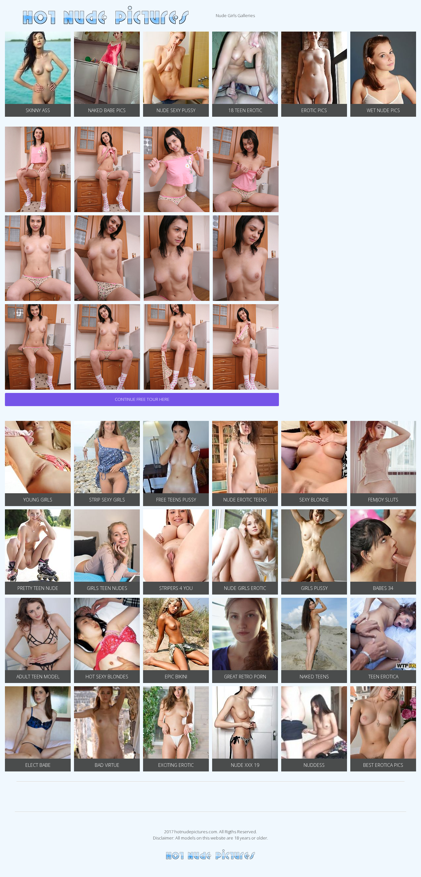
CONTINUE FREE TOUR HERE (142, 399)
